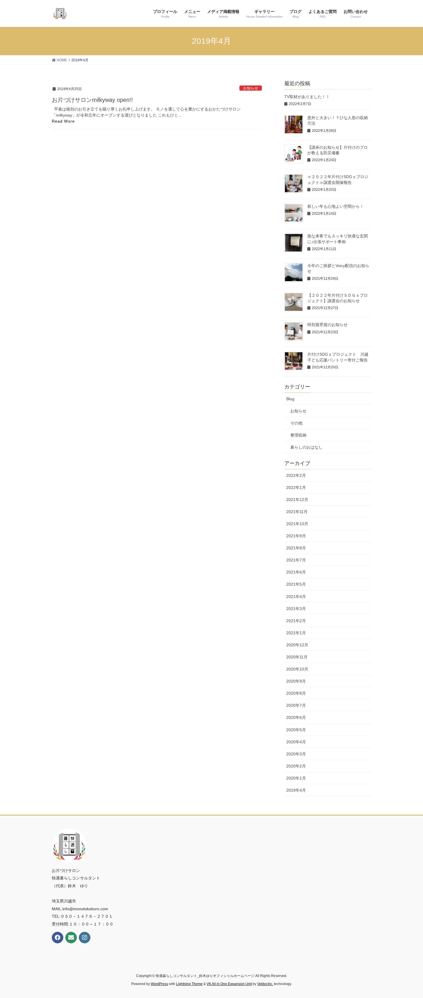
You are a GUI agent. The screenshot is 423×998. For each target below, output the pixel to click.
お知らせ (250, 88)
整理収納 (298, 435)
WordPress (159, 984)
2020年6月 (296, 717)
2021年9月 (296, 536)
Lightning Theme (189, 984)
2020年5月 (296, 729)
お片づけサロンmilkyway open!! (92, 100)
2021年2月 (296, 620)
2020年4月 (296, 742)
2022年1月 (296, 487)
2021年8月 (296, 548)
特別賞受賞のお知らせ (327, 324)
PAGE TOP (408, 963)
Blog (290, 399)
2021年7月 (296, 560)
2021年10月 (297, 523)
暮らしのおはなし (306, 447)
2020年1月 (296, 778)
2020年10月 (297, 669)
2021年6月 (296, 572)
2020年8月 (296, 693)
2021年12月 (297, 499)
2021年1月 (296, 633)
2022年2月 (296, 475)
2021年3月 (296, 608)
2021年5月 (296, 584)
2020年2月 (296, 766)
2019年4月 (296, 790)
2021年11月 (297, 511)
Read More (63, 121)
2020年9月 (296, 681)
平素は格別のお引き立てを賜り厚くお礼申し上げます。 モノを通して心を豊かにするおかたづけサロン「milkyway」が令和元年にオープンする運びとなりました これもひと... (146, 112)
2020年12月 (297, 645)
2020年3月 (296, 754)
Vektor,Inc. (265, 984)
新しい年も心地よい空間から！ (335, 206)
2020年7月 (296, 705)
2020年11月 (297, 657)
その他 (296, 423)
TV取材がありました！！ (307, 96)
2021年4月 (296, 596)
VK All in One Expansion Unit (229, 984)
